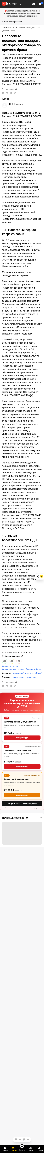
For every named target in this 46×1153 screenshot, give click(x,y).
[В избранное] (11, 93)
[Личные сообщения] (34, 4)
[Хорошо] (4, 661)
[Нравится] (7, 93)
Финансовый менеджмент (17, 779)
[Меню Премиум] (20, 4)
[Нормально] (11, 661)
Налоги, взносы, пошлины (29, 28)
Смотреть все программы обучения (22, 803)
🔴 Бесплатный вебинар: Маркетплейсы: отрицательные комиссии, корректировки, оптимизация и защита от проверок (22, 13)
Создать (22, 1150)
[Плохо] (18, 661)
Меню (30, 1150)
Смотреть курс (22, 738)
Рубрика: (6, 677)
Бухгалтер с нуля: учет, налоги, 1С (20, 722)
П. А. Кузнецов (16, 104)
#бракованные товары (13, 669)
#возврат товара (10, 666)
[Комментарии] (3, 93)
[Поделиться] (15, 93)
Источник (7, 673)
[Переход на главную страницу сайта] (9, 4)
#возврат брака (33, 669)
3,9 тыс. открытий (9, 682)
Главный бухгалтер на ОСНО (17, 750)
